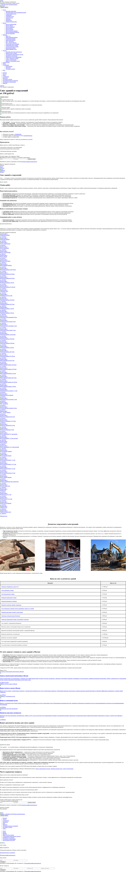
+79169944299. (17, 134)
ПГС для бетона (10, 41)
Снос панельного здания (7, 590)
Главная (2, 85)
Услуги (4, 50)
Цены (4, 63)
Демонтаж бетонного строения (9, 601)
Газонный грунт (10, 16)
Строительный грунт (11, 13)
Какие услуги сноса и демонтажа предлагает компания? (14, 775)
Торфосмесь (9, 15)
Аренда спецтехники (11, 59)
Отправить (3, 861)
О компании (6, 65)
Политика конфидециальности (7, 855)
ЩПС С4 (8, 36)
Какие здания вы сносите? (6, 779)
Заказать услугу (4, 97)
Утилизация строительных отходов (11, 836)
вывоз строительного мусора (43, 768)
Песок (4, 23)
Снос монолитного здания (7, 594)
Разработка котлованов (11, 55)
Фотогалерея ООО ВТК (9, 840)
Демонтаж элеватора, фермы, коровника (11, 605)
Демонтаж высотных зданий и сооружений (12, 612)
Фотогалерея (9, 66)
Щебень (5, 34)
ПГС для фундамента (11, 42)
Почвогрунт (9, 20)
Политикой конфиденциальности (32, 863)
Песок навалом (9, 29)
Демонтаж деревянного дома (8, 586)
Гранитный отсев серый (12, 45)
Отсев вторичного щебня (12, 46)
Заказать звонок (4, 7)
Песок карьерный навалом (12, 32)
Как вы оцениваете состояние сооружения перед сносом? (14, 794)
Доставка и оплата (10, 69)
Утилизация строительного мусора (14, 54)
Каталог (5, 72)
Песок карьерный (10, 27)
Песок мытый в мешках (12, 30)
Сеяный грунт (9, 17)
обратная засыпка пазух (57, 768)
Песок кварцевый (10, 33)
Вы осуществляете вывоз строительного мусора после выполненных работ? (19, 789)
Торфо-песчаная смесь (11, 21)
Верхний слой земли (11, 11)
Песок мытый (9, 28)
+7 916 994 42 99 (4, 4)
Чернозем (8, 19)
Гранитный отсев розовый (12, 44)
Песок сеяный (9, 25)
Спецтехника (6, 62)
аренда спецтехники (68, 768)
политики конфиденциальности (29, 161)
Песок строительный (11, 24)
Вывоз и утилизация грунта (13, 61)
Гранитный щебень (10, 40)
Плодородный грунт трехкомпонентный (16, 12)
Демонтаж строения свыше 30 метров (10, 616)
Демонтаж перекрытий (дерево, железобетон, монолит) (15, 619)
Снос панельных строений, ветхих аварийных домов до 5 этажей (17, 608)
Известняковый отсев (11, 49)
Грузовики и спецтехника (9, 82)
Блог (4, 70)
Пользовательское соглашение (10, 80)
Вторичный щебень (11, 48)
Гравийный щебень (10, 38)
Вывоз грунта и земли (11, 53)
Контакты (8, 67)
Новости (5, 83)
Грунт (4, 9)
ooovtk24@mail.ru (13, 4)
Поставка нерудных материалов (14, 51)
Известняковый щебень (12, 37)
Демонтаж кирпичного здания (8, 597)
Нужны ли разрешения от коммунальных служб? (12, 784)
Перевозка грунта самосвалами (13, 57)
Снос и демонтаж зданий (12, 58)
